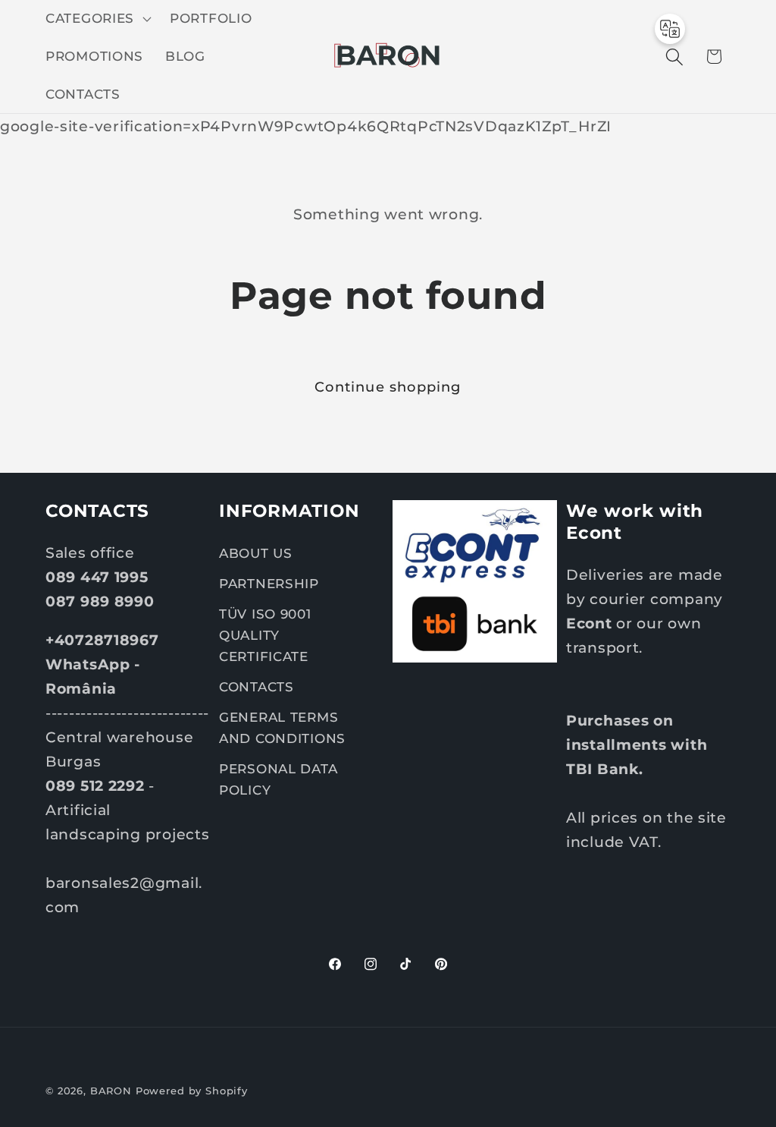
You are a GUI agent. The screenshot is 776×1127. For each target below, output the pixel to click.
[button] (97, 19)
